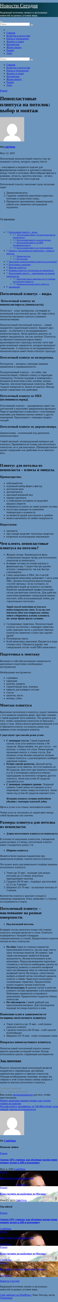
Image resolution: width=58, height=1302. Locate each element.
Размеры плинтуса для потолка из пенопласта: (31, 270)
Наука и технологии (17, 38)
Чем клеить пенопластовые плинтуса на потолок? (33, 261)
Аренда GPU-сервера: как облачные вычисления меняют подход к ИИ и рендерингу (28, 1161)
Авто (9, 53)
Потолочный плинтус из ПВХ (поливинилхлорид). (28, 243)
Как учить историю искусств (17, 1178)
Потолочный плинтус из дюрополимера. (35, 248)
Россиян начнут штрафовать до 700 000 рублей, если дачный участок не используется (29, 1108)
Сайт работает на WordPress (15, 1295)
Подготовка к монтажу (20, 264)
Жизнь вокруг (14, 47)
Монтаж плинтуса (17, 267)
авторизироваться (23, 1094)
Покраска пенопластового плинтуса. (33, 284)
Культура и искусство (18, 35)
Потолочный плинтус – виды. (23, 232)
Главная (10, 32)
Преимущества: (24, 256)
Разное (10, 50)
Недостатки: (22, 259)
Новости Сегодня (19, 5)
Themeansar (6, 1297)
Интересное (12, 44)
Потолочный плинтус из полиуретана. (34, 240)
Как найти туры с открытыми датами (22, 1269)
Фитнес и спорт (15, 41)
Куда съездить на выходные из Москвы (23, 1193)
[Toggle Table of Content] (2, 226)
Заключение (14, 287)
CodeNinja (9, 146)
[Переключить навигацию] (1, 21)
